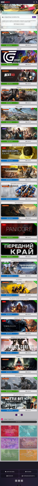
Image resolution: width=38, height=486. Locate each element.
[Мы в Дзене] (19, 480)
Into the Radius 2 (19, 202)
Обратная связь (10, 471)
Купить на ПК (10, 160)
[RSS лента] (22, 480)
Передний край (19, 241)
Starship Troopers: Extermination (19, 164)
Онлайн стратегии (5, 263)
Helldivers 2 (19, 279)
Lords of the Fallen (19, 318)
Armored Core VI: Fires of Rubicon (19, 337)
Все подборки (18, 421)
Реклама (29, 471)
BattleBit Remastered (19, 395)
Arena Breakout (19, 375)
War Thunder (19, 106)
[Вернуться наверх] (19, 485)
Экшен (4, 224)
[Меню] (34, 2)
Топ (34, 17)
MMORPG (4, 128)
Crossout (19, 87)
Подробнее (29, 45)
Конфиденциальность (29, 475)
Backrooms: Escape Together (19, 145)
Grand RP (19, 49)
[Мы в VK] (16, 480)
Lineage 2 (19, 125)
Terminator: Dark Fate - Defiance (19, 260)
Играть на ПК (10, 45)
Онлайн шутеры (5, 32)
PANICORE (19, 222)
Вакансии (10, 475)
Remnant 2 (19, 356)
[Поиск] (36, 2)
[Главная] (5, 2)
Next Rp (19, 68)
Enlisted (19, 29)
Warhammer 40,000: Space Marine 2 (19, 183)
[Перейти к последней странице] (22, 415)
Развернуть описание (20, 24)
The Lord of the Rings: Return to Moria (19, 298)
